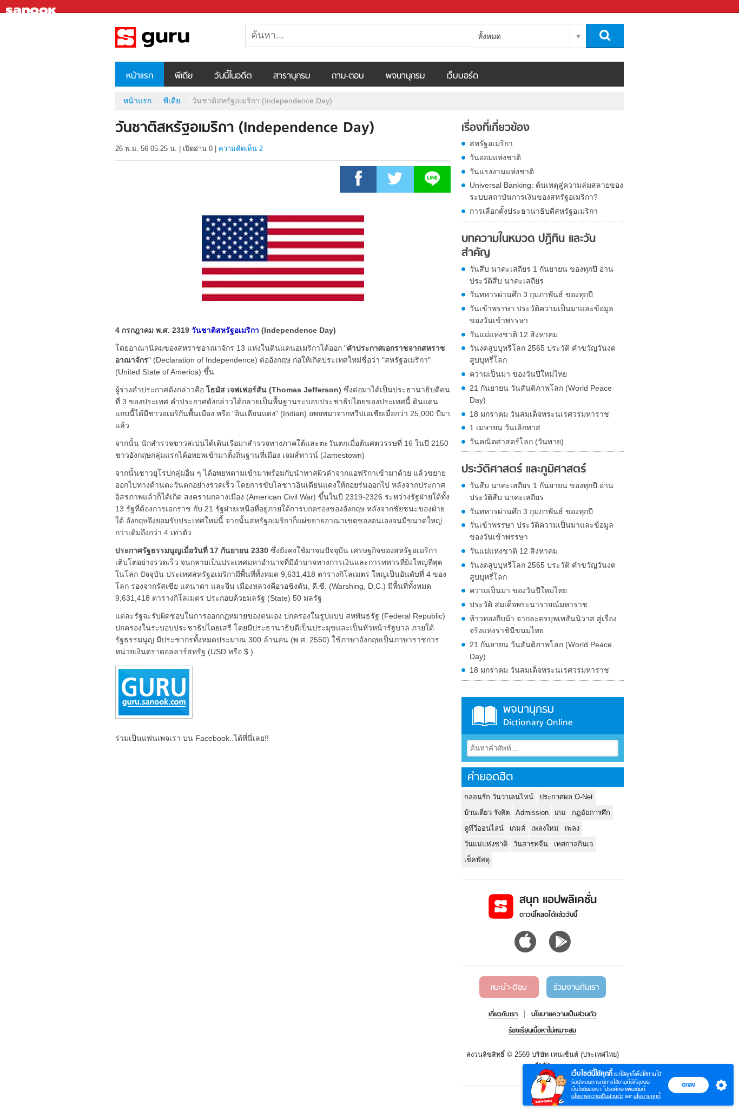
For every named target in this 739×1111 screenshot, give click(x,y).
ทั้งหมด (489, 36)
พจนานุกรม (405, 76)
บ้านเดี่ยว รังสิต (487, 812)
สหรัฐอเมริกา (491, 143)
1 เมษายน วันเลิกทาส (505, 427)
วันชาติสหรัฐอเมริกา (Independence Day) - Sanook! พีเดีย (172, 37)
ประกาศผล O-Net (566, 797)
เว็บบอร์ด (462, 76)
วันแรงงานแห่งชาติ (502, 171)
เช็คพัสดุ (477, 860)
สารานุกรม (291, 76)
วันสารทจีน (530, 844)
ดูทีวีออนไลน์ (484, 828)
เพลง (572, 828)
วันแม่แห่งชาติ (485, 844)
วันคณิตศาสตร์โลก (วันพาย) (517, 441)
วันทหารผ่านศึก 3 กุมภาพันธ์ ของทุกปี (531, 294)
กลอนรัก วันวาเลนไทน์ (498, 797)
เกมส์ (517, 828)
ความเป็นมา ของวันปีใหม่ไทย (518, 374)
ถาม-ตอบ (348, 76)
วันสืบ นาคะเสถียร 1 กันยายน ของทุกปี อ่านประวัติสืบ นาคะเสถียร (541, 275)
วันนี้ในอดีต (233, 76)
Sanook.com (32, 7)
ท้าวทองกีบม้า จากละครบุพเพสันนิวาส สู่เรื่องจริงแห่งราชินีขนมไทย (543, 624)
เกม (560, 812)
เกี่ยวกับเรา (503, 1014)
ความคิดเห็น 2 (241, 148)
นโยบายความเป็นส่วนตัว (597, 1096)
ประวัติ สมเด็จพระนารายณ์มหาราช (529, 604)
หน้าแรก (139, 76)
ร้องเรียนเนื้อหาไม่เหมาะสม (542, 1030)
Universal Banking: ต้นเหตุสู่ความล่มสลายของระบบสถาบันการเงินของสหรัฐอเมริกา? (546, 191)
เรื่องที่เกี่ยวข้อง (495, 128)
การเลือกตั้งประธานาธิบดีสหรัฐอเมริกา (534, 211)
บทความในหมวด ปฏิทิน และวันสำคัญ (528, 246)
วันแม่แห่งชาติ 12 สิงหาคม (514, 334)
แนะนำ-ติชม (509, 987)
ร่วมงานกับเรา (576, 987)
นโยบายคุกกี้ (647, 1096)
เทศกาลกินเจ (573, 844)
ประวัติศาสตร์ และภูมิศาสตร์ (523, 470)
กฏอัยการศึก (591, 812)
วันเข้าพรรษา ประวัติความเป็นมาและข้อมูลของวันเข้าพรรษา (541, 314)
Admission (532, 812)
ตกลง (688, 1084)
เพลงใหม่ (545, 828)
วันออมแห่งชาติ (495, 157)
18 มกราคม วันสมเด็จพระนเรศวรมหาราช (539, 414)
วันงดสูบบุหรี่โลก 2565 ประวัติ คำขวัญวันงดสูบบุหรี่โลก (543, 354)
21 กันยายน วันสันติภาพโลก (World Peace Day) (541, 394)
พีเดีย (184, 76)
